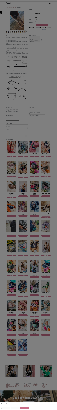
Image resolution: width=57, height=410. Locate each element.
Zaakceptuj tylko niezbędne (6, 408)
